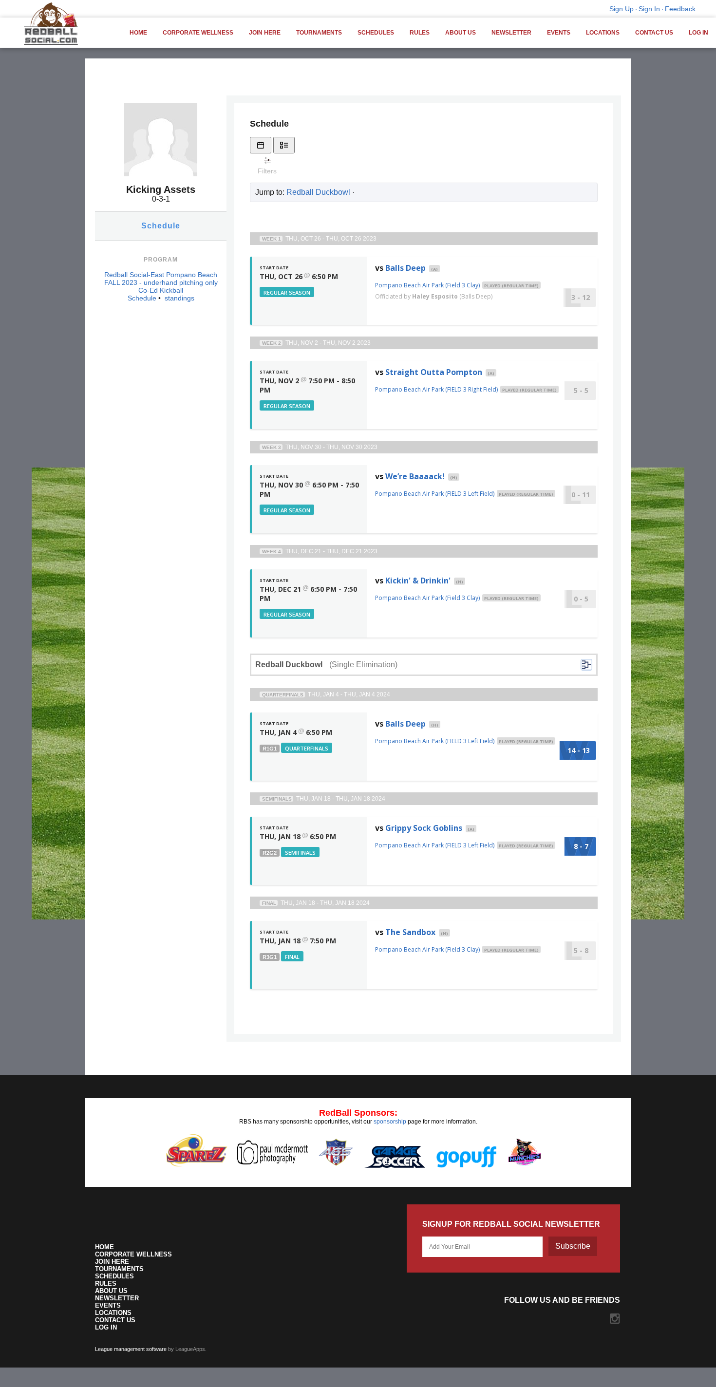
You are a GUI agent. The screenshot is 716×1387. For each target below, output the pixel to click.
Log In (698, 32)
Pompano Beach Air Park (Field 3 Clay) (427, 285)
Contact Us (654, 32)
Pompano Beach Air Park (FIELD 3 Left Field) (434, 493)
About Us (460, 32)
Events (558, 32)
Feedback (680, 9)
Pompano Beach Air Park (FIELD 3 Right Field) (436, 389)
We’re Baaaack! (415, 476)
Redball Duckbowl (318, 192)
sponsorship (390, 1121)
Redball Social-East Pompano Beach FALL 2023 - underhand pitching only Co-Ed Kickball (161, 282)
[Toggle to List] (284, 145)
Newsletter (511, 32)
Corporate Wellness (198, 32)
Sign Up (621, 9)
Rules (420, 32)
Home (138, 32)
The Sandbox (410, 932)
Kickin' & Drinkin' (418, 580)
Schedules (376, 32)
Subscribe (572, 1246)
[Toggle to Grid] (260, 145)
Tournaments (319, 32)
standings (179, 298)
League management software (131, 1349)
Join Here (265, 32)
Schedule (160, 226)
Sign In (649, 9)
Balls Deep (405, 267)
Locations (603, 32)
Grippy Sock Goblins (423, 828)
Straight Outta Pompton (433, 372)
